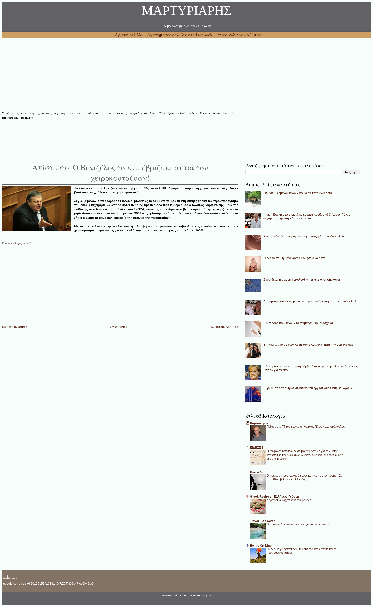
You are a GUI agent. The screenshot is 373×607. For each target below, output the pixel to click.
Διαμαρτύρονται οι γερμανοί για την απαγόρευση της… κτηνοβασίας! (309, 301)
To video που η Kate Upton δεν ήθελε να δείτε (294, 258)
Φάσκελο (256, 472)
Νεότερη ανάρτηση (15, 326)
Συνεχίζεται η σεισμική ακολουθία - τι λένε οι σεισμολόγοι (301, 279)
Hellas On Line (261, 545)
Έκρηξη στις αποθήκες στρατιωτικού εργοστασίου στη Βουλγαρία (307, 388)
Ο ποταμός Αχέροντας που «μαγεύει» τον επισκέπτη (299, 524)
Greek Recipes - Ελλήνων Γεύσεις (274, 496)
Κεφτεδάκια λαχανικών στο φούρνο (289, 500)
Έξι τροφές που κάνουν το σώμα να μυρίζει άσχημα (298, 323)
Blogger (206, 595)
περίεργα (16, 243)
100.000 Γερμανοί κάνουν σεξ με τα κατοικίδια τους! (298, 193)
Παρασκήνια (259, 423)
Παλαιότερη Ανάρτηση (223, 326)
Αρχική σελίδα (129, 35)
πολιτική (26, 243)
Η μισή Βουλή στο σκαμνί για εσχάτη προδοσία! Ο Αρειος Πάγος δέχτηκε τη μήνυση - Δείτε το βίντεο (306, 216)
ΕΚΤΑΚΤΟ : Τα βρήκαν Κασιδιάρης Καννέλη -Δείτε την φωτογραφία (308, 344)
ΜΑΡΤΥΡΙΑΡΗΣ (186, 11)
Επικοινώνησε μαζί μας (239, 35)
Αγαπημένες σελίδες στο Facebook (180, 35)
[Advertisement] (131, 74)
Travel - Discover (262, 521)
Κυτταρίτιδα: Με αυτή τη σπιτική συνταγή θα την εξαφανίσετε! (304, 236)
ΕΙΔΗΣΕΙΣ (256, 447)
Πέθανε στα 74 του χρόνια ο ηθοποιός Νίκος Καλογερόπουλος (306, 426)
